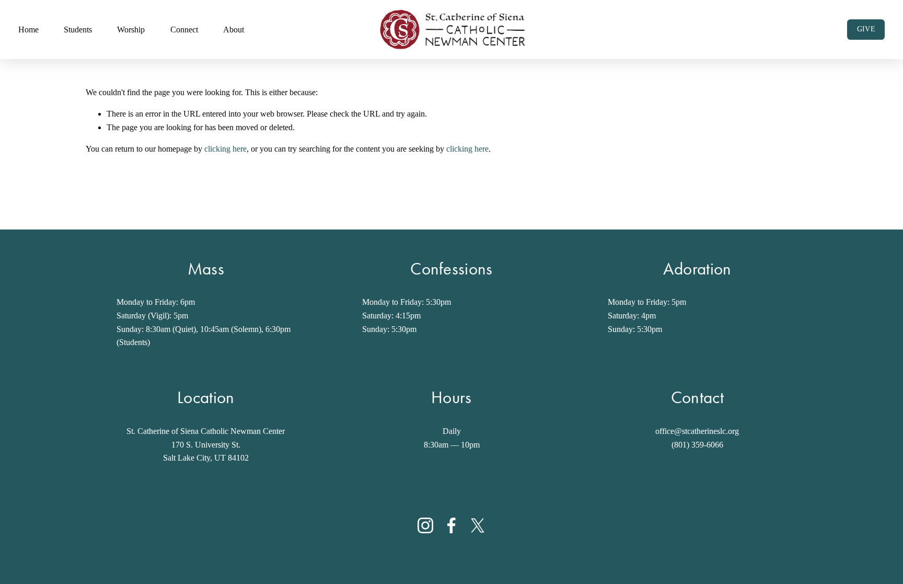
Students (78, 29)
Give (866, 29)
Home (28, 29)
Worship (131, 29)
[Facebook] (451, 525)
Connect (184, 29)
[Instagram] (425, 525)
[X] (477, 525)
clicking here (225, 148)
